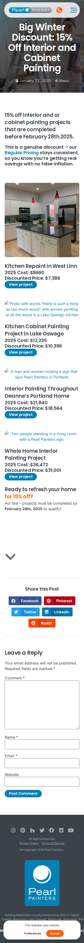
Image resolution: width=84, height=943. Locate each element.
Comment (15, 678)
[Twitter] (42, 830)
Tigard (74, 915)
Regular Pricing (22, 152)
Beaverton (20, 919)
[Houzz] (32, 830)
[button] (25, 600)
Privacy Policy (29, 843)
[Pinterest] (23, 830)
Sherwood (70, 919)
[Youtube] (71, 830)
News (64, 80)
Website (12, 774)
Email (11, 756)
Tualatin (6, 919)
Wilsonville (55, 919)
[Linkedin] (61, 830)
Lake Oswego (37, 919)
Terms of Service (53, 843)
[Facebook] (52, 830)
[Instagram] (13, 830)
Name (11, 737)
